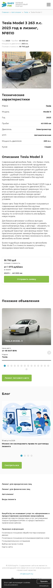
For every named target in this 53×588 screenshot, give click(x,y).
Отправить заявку (26, 279)
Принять (44, 581)
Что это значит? (11, 584)
